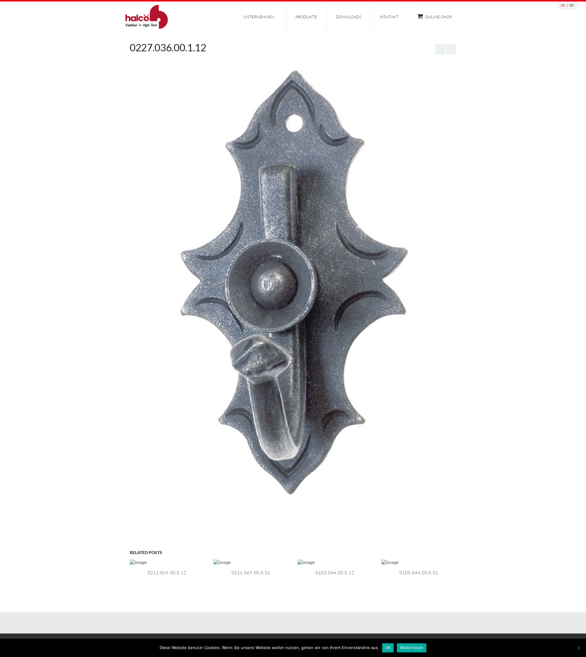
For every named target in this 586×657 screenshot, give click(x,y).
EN (572, 5)
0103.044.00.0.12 (335, 572)
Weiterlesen (411, 647)
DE (563, 5)
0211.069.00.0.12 (167, 572)
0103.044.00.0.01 (419, 572)
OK (388, 647)
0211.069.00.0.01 (251, 572)
